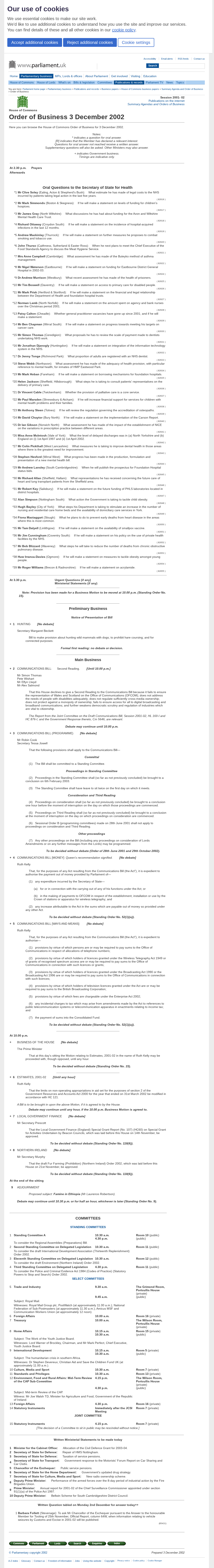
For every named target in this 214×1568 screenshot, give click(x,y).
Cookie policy (139, 1561)
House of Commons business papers (140, 89)
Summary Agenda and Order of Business (182, 89)
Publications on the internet (167, 100)
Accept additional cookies (34, 42)
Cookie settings (136, 42)
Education (150, 76)
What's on (64, 82)
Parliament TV (154, 82)
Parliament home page (34, 89)
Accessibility (150, 58)
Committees (105, 82)
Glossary (26, 1561)
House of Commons (22, 82)
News (169, 82)
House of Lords (46, 82)
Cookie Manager (155, 1561)
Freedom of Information (60, 1561)
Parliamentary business (36, 76)
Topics (180, 82)
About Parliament (96, 76)
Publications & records (129, 82)
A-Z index (13, 1561)
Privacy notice (123, 1561)
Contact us (199, 58)
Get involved (119, 76)
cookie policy (123, 30)
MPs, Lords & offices (68, 76)
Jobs (77, 1561)
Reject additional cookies (90, 42)
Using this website (92, 1561)
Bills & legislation (84, 82)
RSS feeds (183, 58)
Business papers (110, 89)
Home (14, 76)
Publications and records (86, 89)
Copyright (109, 1561)
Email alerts (167, 58)
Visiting (135, 76)
